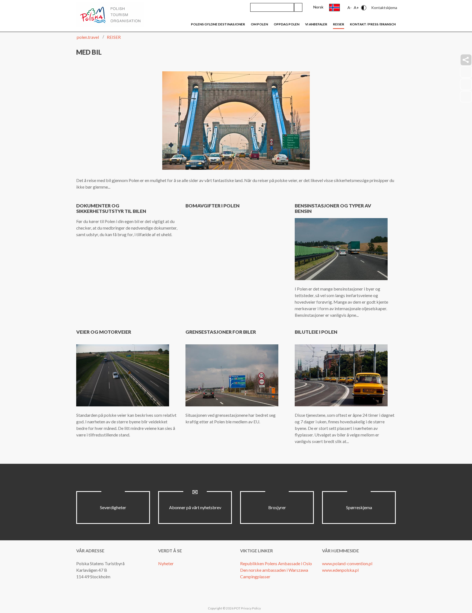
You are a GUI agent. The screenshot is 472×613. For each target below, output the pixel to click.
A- (349, 7)
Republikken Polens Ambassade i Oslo (276, 563)
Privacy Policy (251, 608)
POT (237, 608)
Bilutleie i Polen (316, 332)
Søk (298, 7)
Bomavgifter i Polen (212, 205)
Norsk (318, 7)
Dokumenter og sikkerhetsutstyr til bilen (111, 208)
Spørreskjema (359, 507)
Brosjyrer (277, 507)
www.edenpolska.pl (340, 570)
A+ (356, 7)
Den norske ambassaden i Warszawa (274, 570)
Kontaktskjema (384, 7)
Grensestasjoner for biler (220, 332)
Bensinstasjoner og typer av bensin (333, 208)
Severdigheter (113, 507)
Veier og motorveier (103, 332)
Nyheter (166, 563)
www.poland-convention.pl (347, 563)
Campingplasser (255, 576)
